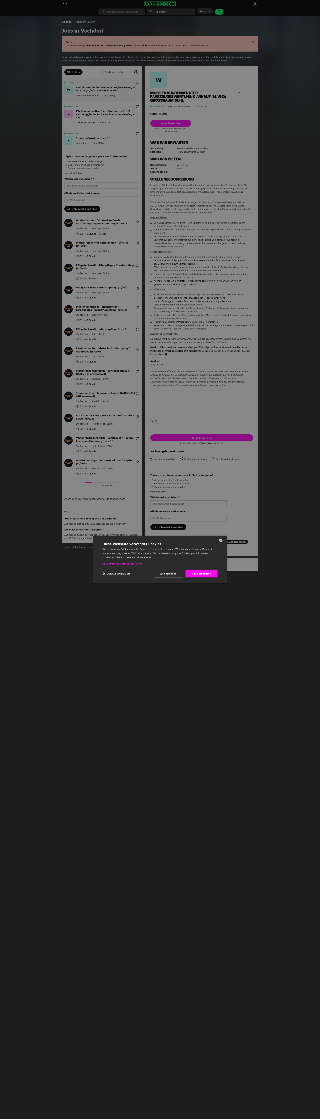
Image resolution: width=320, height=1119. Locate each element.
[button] (160, 563)
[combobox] (220, 540)
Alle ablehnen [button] (168, 573)
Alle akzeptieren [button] (201, 573)
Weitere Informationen (139, 557)
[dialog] (160, 559)
